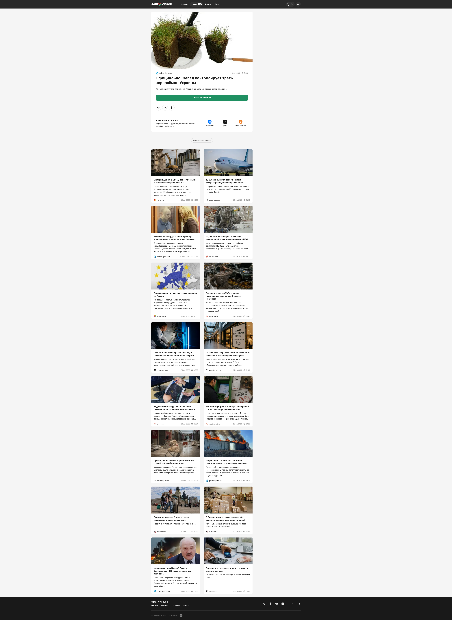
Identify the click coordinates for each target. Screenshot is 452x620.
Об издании (175, 605)
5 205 (248, 200)
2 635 (248, 481)
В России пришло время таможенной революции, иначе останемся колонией (225, 518)
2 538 (196, 532)
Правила (186, 605)
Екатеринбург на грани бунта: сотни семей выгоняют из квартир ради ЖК (174, 181)
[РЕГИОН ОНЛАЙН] (155, 200)
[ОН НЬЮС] (207, 257)
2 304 (248, 532)
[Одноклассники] (270, 603)
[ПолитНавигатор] (157, 73)
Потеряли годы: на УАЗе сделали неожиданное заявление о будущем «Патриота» (223, 296)
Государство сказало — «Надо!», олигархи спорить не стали (227, 569)
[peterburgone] (155, 370)
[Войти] (298, 4)
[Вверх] (296, 603)
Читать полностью (202, 98)
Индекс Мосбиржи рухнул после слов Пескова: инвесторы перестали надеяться (174, 408)
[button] (158, 108)
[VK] (276, 603)
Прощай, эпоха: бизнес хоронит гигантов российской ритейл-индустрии (174, 461)
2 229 (248, 591)
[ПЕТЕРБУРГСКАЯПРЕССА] (207, 370)
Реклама (154, 605)
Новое (196, 4)
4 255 (196, 257)
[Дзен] (282, 603)
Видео (208, 4)
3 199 (248, 370)
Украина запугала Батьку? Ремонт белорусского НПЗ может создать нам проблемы (172, 571)
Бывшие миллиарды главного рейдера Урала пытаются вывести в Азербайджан (174, 237)
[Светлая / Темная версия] (290, 4)
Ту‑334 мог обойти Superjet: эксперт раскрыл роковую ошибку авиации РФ (225, 181)
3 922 (248, 257)
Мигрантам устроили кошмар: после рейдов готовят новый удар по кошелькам (227, 408)
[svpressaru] (155, 531)
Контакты (164, 605)
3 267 (196, 370)
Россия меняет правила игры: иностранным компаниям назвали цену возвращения (228, 354)
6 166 (196, 200)
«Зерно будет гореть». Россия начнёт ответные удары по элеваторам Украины (226, 461)
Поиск (217, 4)
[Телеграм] (264, 603)
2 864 (196, 424)
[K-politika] (155, 316)
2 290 (196, 591)
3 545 (248, 316)
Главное (184, 4)
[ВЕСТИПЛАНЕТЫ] (207, 424)
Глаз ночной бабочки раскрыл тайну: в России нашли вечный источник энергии (174, 354)
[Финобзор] (161, 4)
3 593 (196, 316)
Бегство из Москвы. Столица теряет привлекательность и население (171, 518)
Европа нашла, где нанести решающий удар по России (175, 294)
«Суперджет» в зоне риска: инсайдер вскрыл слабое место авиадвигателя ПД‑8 (227, 237)
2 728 (196, 481)
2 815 (248, 424)
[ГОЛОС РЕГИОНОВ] (207, 200)
